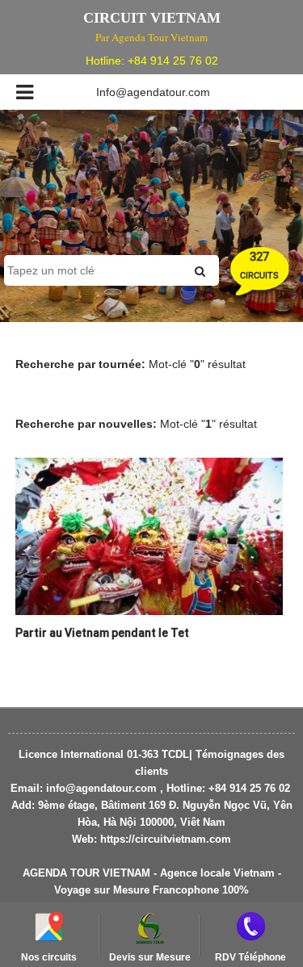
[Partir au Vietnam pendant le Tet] (149, 535)
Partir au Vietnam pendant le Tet (102, 633)
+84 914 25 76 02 (173, 60)
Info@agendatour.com (153, 92)
